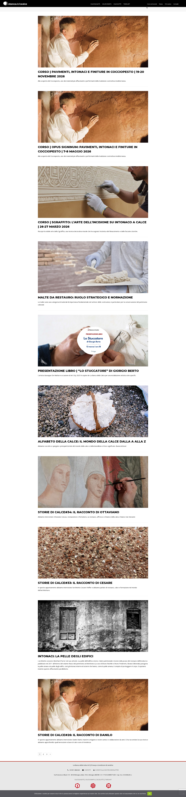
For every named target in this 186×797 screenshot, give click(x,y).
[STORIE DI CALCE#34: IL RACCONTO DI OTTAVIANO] (93, 506)
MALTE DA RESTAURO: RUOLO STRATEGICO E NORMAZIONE (85, 297)
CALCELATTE (100, 780)
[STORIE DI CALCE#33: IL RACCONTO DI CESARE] (93, 577)
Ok (149, 793)
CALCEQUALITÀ (79, 780)
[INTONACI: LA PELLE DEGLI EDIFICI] (93, 650)
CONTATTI (87, 770)
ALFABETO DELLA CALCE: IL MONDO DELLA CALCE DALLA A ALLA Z (92, 441)
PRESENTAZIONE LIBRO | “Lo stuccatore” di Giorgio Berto (88, 371)
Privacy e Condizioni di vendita (102, 765)
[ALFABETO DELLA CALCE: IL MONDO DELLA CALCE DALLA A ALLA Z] (93, 436)
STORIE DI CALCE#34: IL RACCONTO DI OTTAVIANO (78, 512)
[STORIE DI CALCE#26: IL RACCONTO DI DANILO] (93, 729)
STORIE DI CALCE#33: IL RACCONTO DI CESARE (75, 583)
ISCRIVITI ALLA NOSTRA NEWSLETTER (107, 770)
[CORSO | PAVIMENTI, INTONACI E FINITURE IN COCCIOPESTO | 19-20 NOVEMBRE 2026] (93, 66)
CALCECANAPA (90, 780)
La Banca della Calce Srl (81, 765)
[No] (183, 794)
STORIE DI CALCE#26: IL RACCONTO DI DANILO (75, 735)
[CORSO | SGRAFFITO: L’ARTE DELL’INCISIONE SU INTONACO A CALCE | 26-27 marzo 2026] (93, 216)
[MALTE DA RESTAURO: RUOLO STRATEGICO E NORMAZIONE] (93, 292)
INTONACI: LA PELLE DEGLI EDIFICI (65, 656)
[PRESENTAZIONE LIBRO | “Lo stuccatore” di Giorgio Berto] (93, 365)
